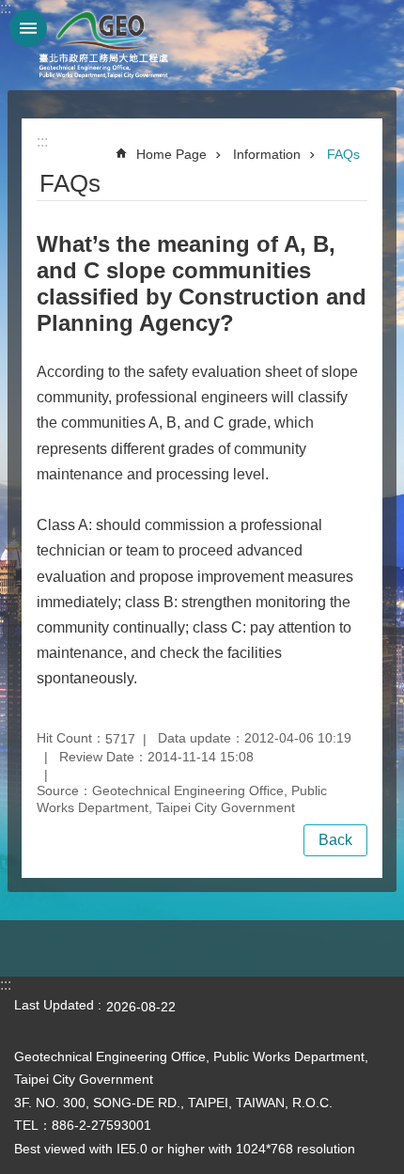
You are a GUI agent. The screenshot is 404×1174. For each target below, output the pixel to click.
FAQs (343, 154)
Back (335, 840)
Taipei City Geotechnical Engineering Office (103, 45)
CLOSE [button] (28, 28)
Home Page (171, 154)
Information (267, 154)
